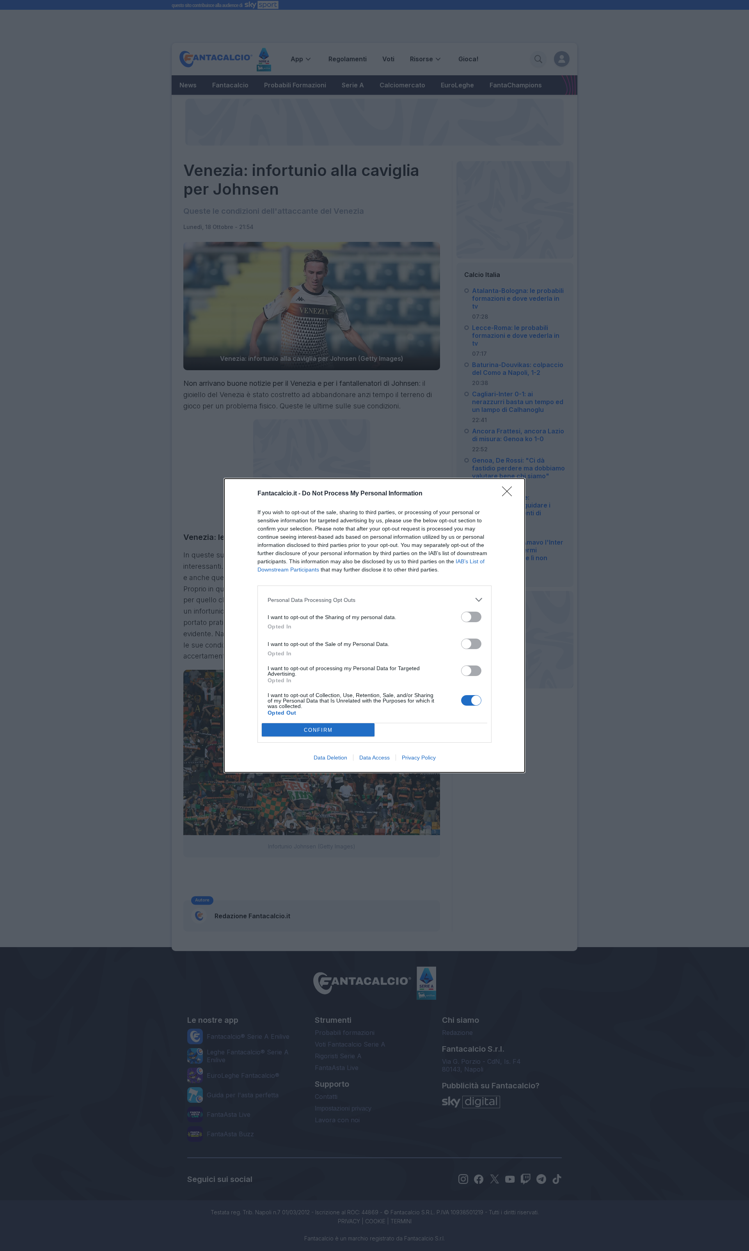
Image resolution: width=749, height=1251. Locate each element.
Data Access (374, 757)
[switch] (471, 617)
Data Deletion (330, 757)
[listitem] (374, 600)
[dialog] (374, 625)
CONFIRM (318, 730)
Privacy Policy (419, 757)
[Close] (509, 493)
